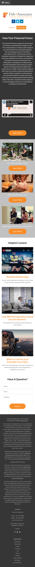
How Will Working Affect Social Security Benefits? (17, 318)
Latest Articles (17, 558)
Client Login (21, 27)
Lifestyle (17, 555)
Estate (17, 546)
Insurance (17, 548)
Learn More (17, 133)
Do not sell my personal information (20, 459)
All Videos (17, 560)
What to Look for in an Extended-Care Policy (18, 360)
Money (17, 553)
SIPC (29, 467)
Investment (17, 544)
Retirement (17, 541)
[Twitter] (17, 532)
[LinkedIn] (20, 532)
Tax (17, 551)
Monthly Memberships (17, 277)
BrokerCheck (24, 420)
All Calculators (17, 562)
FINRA (25, 467)
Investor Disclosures (17, 478)
